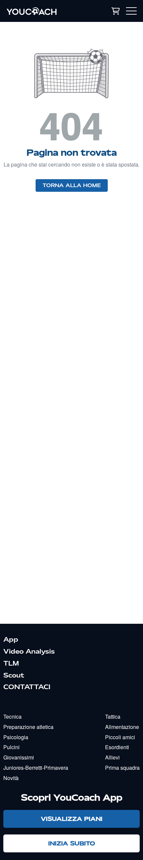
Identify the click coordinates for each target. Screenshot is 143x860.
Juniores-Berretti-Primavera (35, 767)
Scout (13, 675)
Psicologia (15, 737)
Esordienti (117, 747)
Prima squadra (122, 767)
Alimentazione (122, 727)
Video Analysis (29, 651)
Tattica (112, 716)
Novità (11, 778)
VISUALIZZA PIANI (71, 819)
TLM (11, 663)
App (10, 639)
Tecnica (12, 716)
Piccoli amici (120, 737)
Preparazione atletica (28, 727)
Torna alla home (72, 185)
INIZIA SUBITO (71, 843)
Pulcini (11, 747)
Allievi (112, 757)
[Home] (42, 11)
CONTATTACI (26, 686)
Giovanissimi (18, 757)
